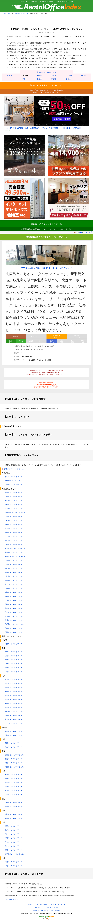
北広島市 (24, 75)
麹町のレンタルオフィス (13, 564)
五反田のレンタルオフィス (14, 624)
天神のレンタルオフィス (13, 834)
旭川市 (53, 75)
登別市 (68, 79)
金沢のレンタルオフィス (13, 743)
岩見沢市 (68, 75)
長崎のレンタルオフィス (13, 838)
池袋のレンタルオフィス (13, 600)
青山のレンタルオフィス (13, 492)
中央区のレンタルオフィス (14, 484)
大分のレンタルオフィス (13, 842)
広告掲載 (55, 908)
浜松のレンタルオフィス (13, 763)
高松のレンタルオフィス (13, 814)
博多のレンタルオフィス (13, 830)
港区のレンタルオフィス (13, 477)
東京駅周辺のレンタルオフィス (16, 548)
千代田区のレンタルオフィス (15, 481)
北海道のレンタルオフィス (21, 13)
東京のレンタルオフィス (14, 469)
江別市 (24, 79)
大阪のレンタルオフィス (13, 774)
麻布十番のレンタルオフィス (15, 512)
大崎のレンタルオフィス (13, 628)
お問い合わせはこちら (13, 899)
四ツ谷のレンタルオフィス (14, 528)
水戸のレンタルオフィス (13, 719)
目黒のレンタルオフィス (13, 632)
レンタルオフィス (6, 13)
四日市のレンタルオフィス (14, 767)
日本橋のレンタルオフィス (14, 588)
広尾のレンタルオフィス (13, 544)
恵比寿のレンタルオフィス (14, 540)
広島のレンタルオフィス (13, 802)
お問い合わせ (55, 910)
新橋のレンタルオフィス (13, 504)
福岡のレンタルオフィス (13, 826)
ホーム (30, 905)
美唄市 (83, 75)
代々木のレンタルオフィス (14, 536)
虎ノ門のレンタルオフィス (14, 584)
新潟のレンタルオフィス (13, 735)
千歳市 (39, 79)
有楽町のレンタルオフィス (14, 580)
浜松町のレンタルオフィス (14, 520)
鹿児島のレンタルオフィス (14, 854)
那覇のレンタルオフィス (13, 866)
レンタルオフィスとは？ (57, 905)
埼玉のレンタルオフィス (13, 695)
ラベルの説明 (87, 232)
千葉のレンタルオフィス (13, 707)
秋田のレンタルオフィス (13, 660)
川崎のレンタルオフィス (13, 691)
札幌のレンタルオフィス (13, 644)
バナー (48, 908)
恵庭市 (53, 79)
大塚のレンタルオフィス (13, 604)
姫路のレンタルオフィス (13, 794)
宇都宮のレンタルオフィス (14, 711)
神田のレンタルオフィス (13, 572)
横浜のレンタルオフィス (13, 683)
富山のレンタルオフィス (13, 747)
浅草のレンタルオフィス (13, 612)
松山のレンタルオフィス (13, 818)
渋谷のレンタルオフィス (13, 532)
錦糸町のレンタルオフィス (14, 616)
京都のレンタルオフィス (13, 786)
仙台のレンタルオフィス (13, 663)
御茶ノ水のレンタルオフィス (15, 556)
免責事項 (36, 910)
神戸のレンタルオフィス (13, 790)
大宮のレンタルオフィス (13, 699)
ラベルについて (40, 908)
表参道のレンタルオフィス (14, 500)
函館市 (39, 75)
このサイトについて (40, 905)
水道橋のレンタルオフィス (14, 552)
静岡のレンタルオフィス (13, 759)
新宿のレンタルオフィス (13, 524)
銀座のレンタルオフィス (13, 596)
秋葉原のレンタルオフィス (14, 560)
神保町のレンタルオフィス (14, 568)
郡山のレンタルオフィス (13, 672)
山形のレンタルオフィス (13, 667)
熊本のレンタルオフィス (13, 846)
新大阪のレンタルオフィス (14, 782)
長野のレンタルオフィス (13, 731)
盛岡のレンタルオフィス (13, 656)
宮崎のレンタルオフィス (13, 850)
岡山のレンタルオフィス (13, 806)
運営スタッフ (45, 910)
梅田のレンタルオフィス (13, 779)
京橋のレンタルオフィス (13, 592)
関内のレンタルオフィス (13, 687)
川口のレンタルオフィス (13, 703)
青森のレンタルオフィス (13, 652)
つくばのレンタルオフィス (14, 723)
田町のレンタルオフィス (13, 516)
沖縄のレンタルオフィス (13, 862)
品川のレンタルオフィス (13, 620)
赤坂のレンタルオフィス (13, 496)
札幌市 (9, 75)
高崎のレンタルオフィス (13, 715)
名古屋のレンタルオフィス (14, 755)
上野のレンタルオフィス (13, 608)
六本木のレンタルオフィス (14, 508)
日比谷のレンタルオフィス (14, 576)
